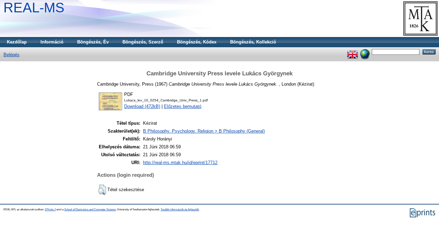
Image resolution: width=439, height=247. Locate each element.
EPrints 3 (50, 209)
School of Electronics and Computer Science (90, 209)
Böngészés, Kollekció (253, 42)
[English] (352, 51)
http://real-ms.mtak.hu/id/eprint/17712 (180, 162)
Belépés (11, 54)
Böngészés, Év (93, 42)
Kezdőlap (17, 42)
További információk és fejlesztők (180, 209)
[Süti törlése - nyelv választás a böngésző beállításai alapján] (364, 51)
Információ (51, 42)
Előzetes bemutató (182, 106)
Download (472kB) (142, 106)
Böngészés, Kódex (196, 42)
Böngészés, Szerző (142, 42)
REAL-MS (33, 7)
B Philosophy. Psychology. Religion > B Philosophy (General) (204, 131)
